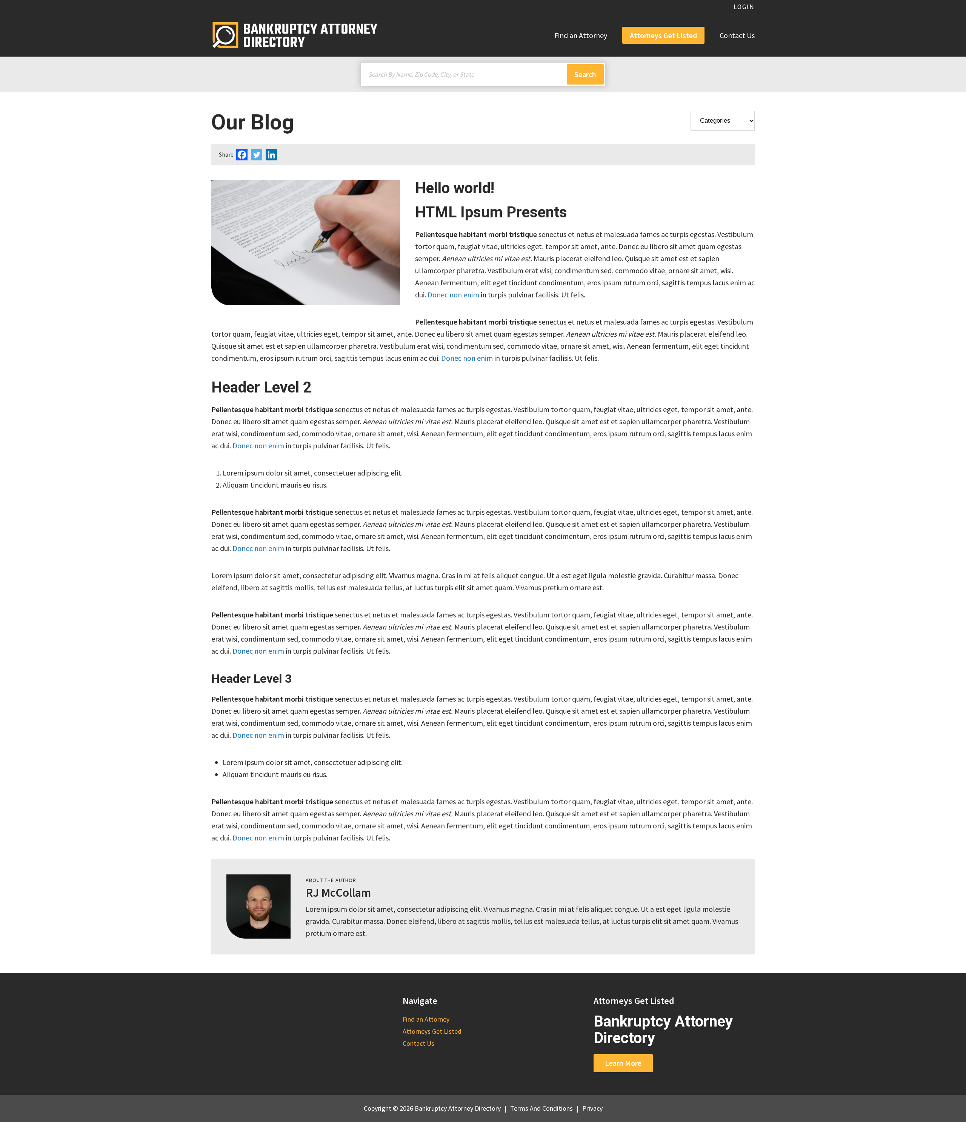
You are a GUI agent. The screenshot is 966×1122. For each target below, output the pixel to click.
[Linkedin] (272, 154)
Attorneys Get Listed (663, 35)
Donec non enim (453, 294)
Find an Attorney (580, 35)
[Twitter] (257, 154)
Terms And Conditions (541, 1108)
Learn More (623, 1063)
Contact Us (737, 35)
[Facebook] (242, 154)
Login (744, 7)
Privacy (592, 1108)
